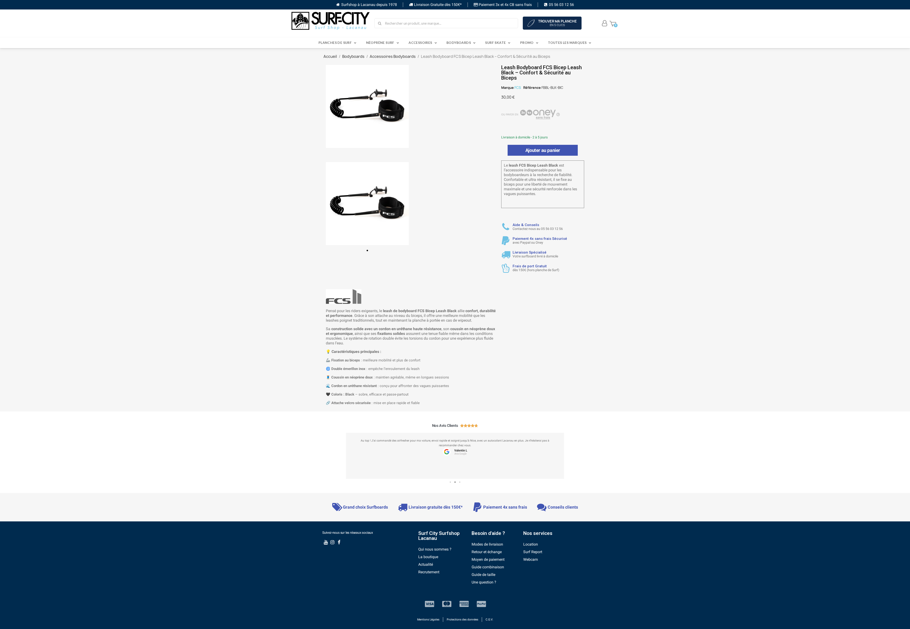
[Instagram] (332, 542)
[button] (367, 250)
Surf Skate (495, 43)
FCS (517, 87)
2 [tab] (455, 482)
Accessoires (420, 43)
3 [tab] (459, 482)
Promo (527, 43)
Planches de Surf (335, 43)
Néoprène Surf (380, 43)
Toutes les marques (567, 43)
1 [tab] (450, 482)
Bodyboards (458, 43)
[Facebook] (339, 542)
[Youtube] (325, 542)
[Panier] (613, 23)
